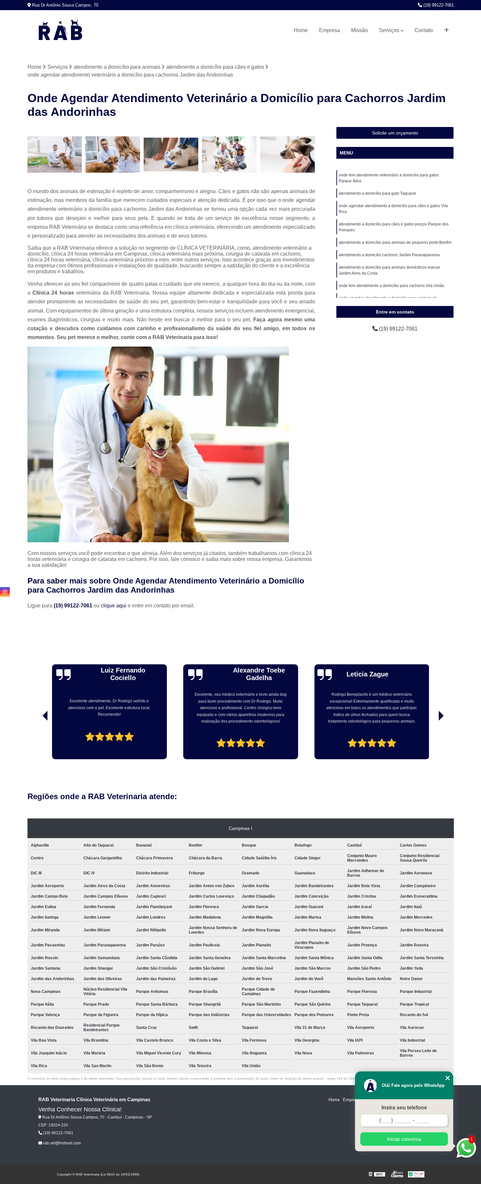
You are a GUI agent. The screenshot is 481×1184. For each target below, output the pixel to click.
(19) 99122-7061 (438, 5)
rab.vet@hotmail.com (61, 1143)
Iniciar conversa (404, 1139)
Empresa (329, 30)
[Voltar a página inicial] (60, 30)
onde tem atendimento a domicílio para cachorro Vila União (391, 285)
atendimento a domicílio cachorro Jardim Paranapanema (389, 255)
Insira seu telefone (404, 1107)
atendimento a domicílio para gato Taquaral (377, 193)
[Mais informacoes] (446, 30)
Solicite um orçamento (395, 132)
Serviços (389, 30)
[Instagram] (5, 592)
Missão (359, 30)
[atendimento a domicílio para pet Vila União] (54, 154)
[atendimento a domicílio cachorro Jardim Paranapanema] (112, 154)
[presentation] (36, 740)
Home (301, 30)
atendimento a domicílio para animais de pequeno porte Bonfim (395, 242)
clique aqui (113, 605)
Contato (424, 30)
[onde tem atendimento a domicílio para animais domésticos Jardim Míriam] (229, 154)
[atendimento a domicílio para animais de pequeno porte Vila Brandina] (287, 154)
